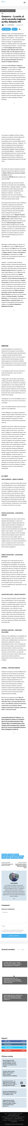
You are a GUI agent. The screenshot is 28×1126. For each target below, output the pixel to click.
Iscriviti (23, 1050)
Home (2, 10)
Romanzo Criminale (18, 856)
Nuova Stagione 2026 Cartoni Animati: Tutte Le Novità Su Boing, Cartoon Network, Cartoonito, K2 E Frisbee (10, 1063)
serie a (4, 858)
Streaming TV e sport (8, 1118)
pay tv (16, 854)
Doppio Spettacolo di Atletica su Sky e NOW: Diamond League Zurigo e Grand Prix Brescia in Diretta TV (13, 997)
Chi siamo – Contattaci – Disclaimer (10, 1120)
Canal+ (4, 854)
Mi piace (23, 1041)
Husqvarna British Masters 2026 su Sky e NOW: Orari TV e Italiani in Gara (10, 1093)
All (18, 949)
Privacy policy (21, 1120)
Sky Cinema (14, 858)
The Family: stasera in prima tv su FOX (7, 864)
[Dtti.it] (10, 3)
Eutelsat (10, 854)
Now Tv (6, 959)
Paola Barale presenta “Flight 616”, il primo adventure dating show (21, 865)
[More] (19, 29)
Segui (24, 1044)
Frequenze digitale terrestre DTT (15, 1113)
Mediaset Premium (18, 1118)
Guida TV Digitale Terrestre (13, 1115)
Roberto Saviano (6, 856)
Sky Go (20, 858)
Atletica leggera (8, 992)
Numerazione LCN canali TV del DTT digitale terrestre (13, 1117)
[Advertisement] (14, 118)
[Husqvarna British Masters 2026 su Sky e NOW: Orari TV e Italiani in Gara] (21, 1092)
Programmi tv (8, 10)
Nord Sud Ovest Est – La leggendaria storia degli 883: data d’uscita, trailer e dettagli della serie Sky (13, 980)
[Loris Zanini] (3, 25)
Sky (13, 10)
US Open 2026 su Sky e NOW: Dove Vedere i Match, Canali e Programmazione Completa (13, 964)
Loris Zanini (11, 24)
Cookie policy (14, 1121)
